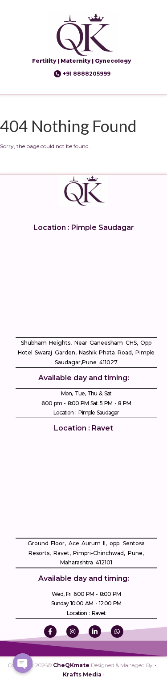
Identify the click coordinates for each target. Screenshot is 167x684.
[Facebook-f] (50, 631)
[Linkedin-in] (95, 631)
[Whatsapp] (117, 631)
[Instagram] (72, 631)
